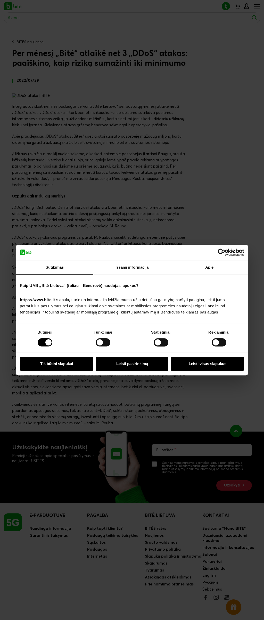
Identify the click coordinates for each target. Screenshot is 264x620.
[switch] (103, 342)
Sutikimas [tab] (55, 267)
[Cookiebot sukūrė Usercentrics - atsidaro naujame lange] (221, 252)
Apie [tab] (209, 267)
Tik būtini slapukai (56, 363)
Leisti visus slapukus (207, 363)
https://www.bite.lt (37, 299)
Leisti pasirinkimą (132, 363)
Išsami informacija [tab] (132, 267)
